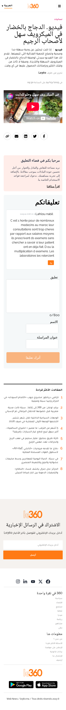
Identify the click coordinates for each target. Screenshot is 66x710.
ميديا (60, 615)
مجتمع (59, 606)
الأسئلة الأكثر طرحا (54, 643)
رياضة (59, 619)
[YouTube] (33, 581)
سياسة (58, 598)
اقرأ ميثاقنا (53, 186)
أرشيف (59, 660)
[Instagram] (18, 581)
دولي (60, 627)
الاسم (54, 322)
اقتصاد (59, 602)
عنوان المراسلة (47, 337)
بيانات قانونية (56, 651)
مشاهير (58, 623)
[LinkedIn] (25, 581)
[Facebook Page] (48, 581)
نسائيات (58, 19)
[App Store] (47, 684)
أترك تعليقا (33, 357)
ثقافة (59, 611)
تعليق (54, 277)
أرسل (33, 554)
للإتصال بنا (57, 655)
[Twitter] (40, 581)
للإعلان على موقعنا (53, 647)
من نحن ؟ (58, 639)
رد (51, 262)
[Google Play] (21, 684)
